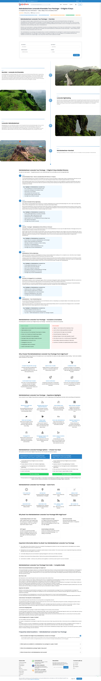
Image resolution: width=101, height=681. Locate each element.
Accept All (79, 678)
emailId (52, 49)
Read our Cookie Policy (34, 679)
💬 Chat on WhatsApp (34, 474)
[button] (49, 4)
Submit (77, 55)
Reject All (73, 678)
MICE (61, 4)
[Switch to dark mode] (81, 1)
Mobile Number (24, 49)
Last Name (53, 44)
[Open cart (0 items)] (76, 4)
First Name (23, 44)
